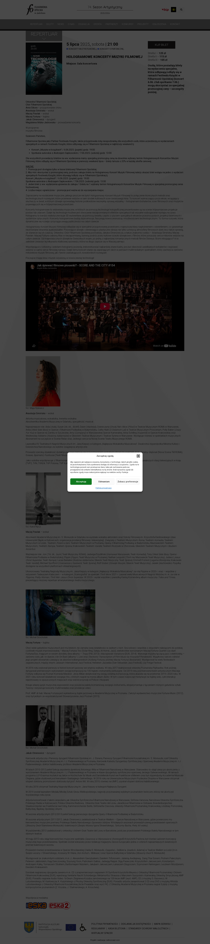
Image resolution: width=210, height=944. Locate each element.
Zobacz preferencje (128, 481)
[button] (138, 456)
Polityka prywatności (104, 488)
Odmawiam (104, 481)
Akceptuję (81, 481)
